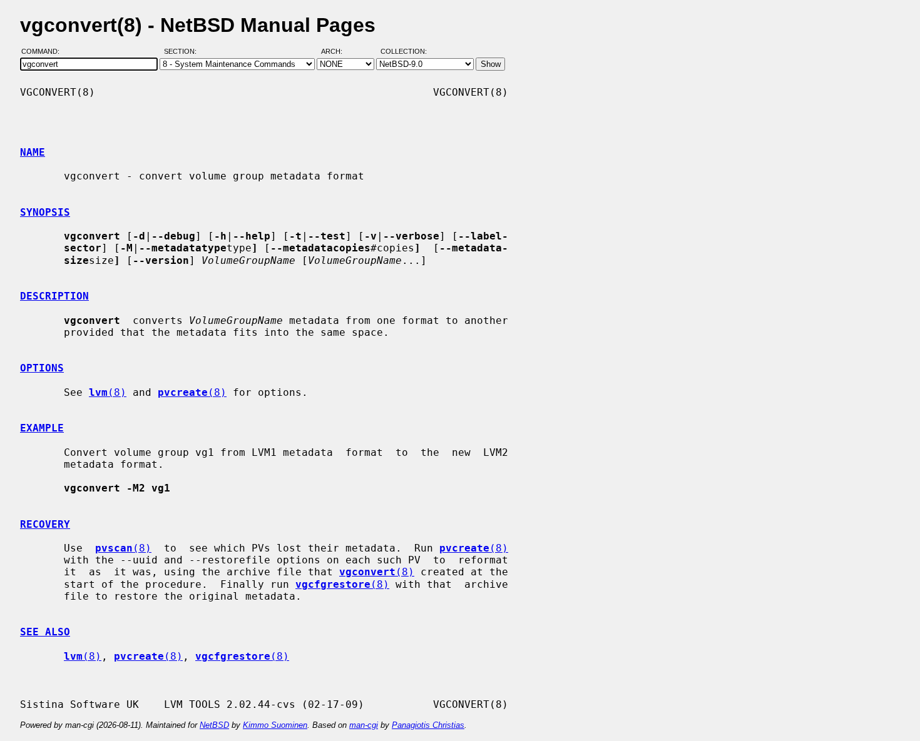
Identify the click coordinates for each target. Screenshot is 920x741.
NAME (32, 152)
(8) (107, 392)
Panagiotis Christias (428, 725)
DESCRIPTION (54, 296)
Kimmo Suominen (275, 725)
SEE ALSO (45, 632)
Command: (44, 52)
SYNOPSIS (45, 212)
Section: (183, 52)
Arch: (337, 52)
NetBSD (214, 725)
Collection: (404, 52)
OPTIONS (42, 368)
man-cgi (363, 725)
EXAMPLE (42, 428)
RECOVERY (45, 524)
